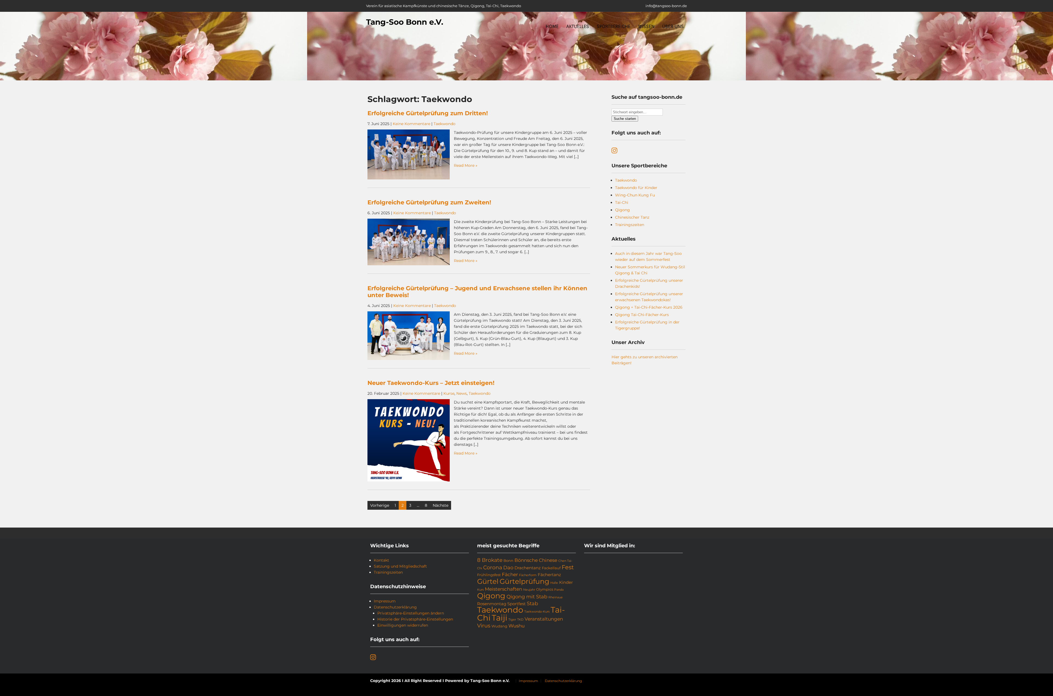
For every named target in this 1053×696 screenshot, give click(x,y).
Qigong (622, 209)
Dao (508, 568)
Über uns (673, 26)
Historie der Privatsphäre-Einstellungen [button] (415, 619)
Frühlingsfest (489, 575)
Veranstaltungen (544, 619)
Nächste (440, 505)
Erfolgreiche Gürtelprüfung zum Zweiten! (429, 202)
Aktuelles (577, 26)
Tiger (512, 619)
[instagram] (614, 151)
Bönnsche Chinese (535, 560)
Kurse (448, 393)
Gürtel (488, 581)
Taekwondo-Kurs (537, 611)
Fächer (510, 574)
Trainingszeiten (629, 224)
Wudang (499, 626)
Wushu (516, 626)
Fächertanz (549, 574)
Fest (568, 567)
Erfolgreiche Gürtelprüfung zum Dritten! (427, 113)
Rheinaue (555, 597)
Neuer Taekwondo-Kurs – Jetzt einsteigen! (431, 382)
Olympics (544, 589)
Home (552, 26)
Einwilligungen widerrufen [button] (402, 625)
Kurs (480, 589)
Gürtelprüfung (524, 581)
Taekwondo (444, 123)
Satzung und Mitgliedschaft (400, 566)
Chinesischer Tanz (632, 217)
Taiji (499, 617)
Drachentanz (527, 567)
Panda (559, 589)
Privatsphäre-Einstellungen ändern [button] (410, 613)
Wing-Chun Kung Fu (635, 195)
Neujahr (529, 589)
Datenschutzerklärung (395, 607)
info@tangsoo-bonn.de (666, 6)
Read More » (465, 165)
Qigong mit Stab (526, 597)
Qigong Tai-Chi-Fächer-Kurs (642, 314)
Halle (554, 583)
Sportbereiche (613, 26)
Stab (532, 604)
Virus (483, 625)
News (461, 393)
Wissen (646, 26)
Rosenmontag (491, 603)
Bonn (508, 560)
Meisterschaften (503, 589)
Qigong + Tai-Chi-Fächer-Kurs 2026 (649, 307)
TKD (520, 619)
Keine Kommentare (411, 123)
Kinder (566, 582)
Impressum (385, 601)
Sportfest (516, 603)
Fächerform (528, 575)
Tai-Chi (621, 202)
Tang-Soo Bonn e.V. (404, 22)
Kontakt (381, 560)
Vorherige (379, 505)
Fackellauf (551, 568)
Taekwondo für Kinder (636, 187)
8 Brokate (489, 560)
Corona (492, 567)
